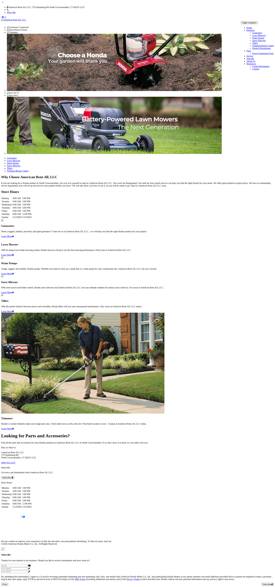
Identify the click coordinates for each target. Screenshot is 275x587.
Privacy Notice (8, 512)
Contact (255, 69)
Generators (257, 33)
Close (4, 584)
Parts (248, 51)
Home (249, 27)
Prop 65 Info (7, 531)
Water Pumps (258, 38)
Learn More (6, 236)
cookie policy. (118, 541)
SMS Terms (6, 526)
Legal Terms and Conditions (14, 522)
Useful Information (260, 66)
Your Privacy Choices (11, 517)
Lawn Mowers (259, 35)
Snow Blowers (259, 40)
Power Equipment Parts (263, 53)
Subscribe (6, 478)
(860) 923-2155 (16, 10)
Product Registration (261, 48)
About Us (250, 61)
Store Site (11, 12)
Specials (250, 58)
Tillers (255, 43)
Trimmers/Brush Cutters (263, 46)
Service (249, 56)
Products (250, 30)
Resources (251, 64)
